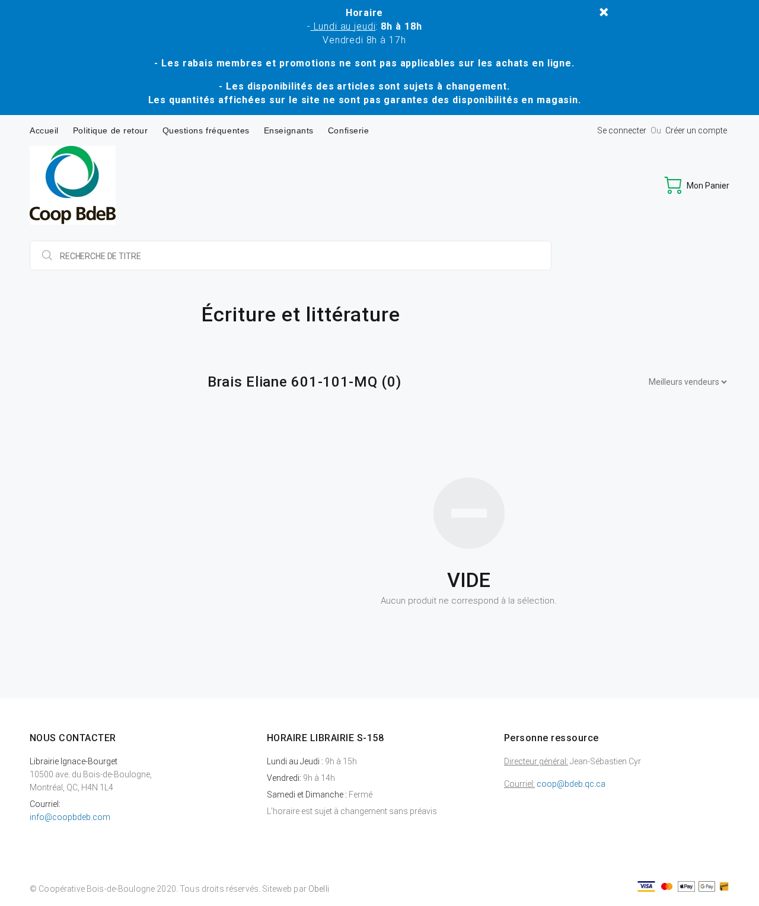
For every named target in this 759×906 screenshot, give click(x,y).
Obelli (318, 889)
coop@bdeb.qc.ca (571, 784)
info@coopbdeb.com (70, 817)
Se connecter (621, 130)
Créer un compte (696, 130)
